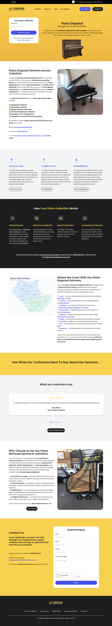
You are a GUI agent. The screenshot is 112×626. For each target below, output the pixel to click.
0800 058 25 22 (26, 40)
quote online (17, 230)
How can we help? (61, 556)
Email (57, 541)
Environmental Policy (70, 611)
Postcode (14, 23)
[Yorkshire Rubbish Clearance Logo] (17, 9)
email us (17, 232)
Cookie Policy (56, 611)
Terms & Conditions (30, 611)
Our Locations (65, 9)
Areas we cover (15, 189)
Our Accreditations (81, 189)
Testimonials (47, 189)
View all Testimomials (56, 430)
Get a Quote (85, 9)
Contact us (98, 9)
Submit (76, 583)
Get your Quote (24, 33)
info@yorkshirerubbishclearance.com (56, 257)
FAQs (55, 9)
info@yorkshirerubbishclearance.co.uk (30, 136)
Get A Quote (32, 509)
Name (57, 534)
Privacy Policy (44, 611)
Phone (57, 549)
